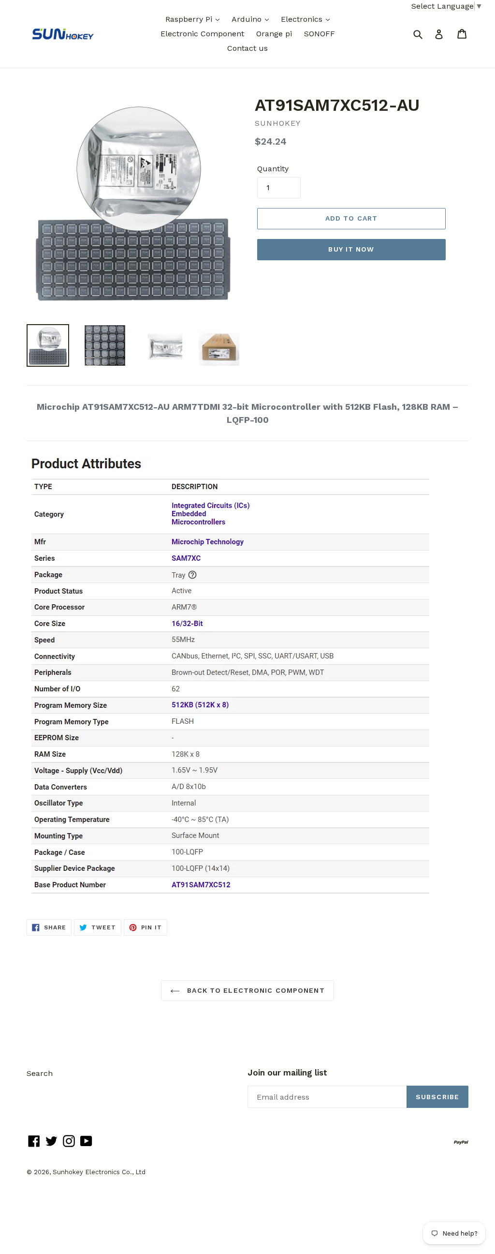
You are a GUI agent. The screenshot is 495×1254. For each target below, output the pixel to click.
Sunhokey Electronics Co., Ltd (99, 1172)
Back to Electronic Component (254, 990)
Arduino (248, 19)
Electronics (303, 19)
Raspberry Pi (190, 19)
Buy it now (351, 249)
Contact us (247, 48)
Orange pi (274, 33)
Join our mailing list (287, 1072)
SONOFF (319, 33)
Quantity (273, 168)
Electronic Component (202, 33)
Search (40, 1073)
